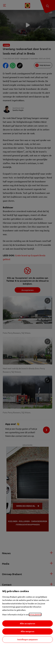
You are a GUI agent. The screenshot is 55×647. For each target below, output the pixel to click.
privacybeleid (35, 614)
